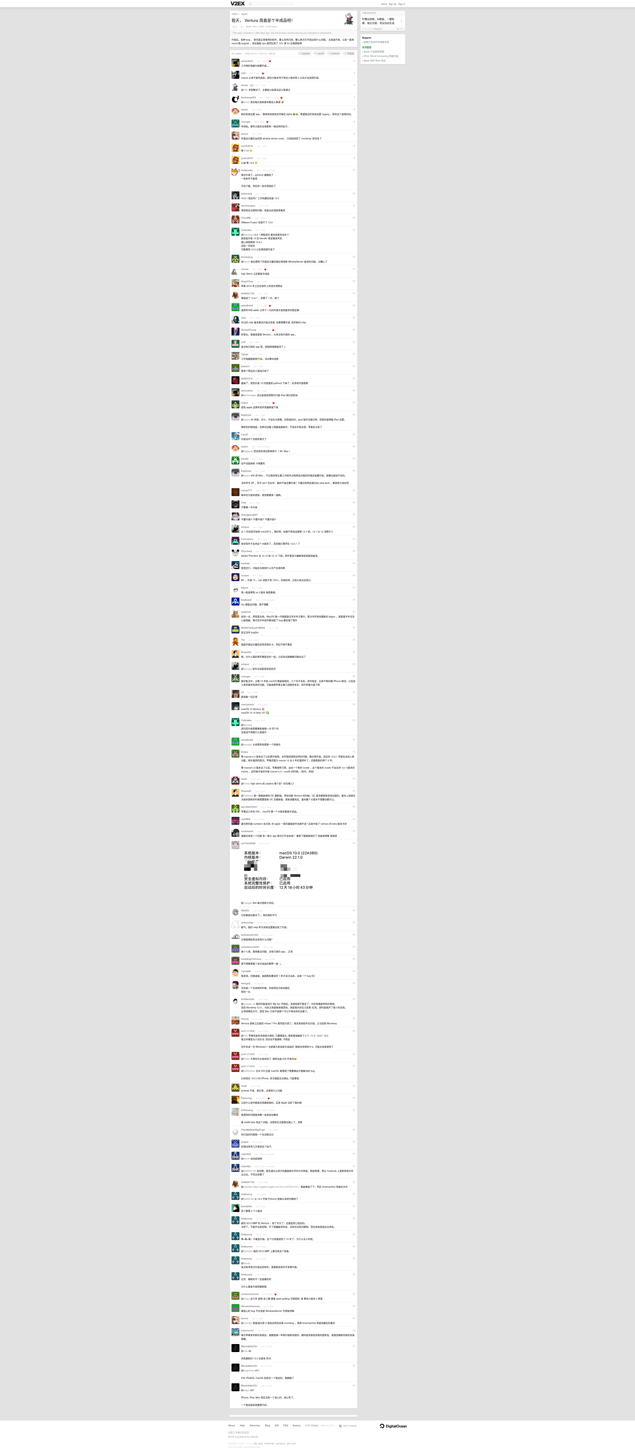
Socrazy (247, 668)
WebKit (245, 910)
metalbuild (247, 305)
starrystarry (247, 704)
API (277, 1425)
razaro (244, 109)
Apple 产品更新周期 (374, 51)
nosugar (246, 676)
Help (242, 1425)
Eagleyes (246, 414)
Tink (243, 502)
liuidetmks (247, 170)
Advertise (255, 1425)
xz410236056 (248, 843)
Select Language (349, 1425)
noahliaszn (247, 831)
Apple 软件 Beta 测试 (375, 60)
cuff (243, 342)
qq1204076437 (249, 806)
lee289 (244, 458)
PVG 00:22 (269, 1443)
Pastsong (246, 1098)
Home (384, 3)
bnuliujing (247, 257)
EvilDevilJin (247, 999)
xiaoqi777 (246, 490)
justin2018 (247, 145)
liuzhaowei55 (248, 97)
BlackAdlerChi (249, 1346)
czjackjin (246, 1154)
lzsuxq (245, 1018)
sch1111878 (247, 1031)
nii (242, 692)
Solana (296, 1425)
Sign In (401, 3)
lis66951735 (247, 293)
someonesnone (250, 1294)
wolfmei (245, 563)
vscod (320, 53)
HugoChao (247, 281)
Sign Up (392, 3)
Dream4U (246, 652)
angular (305, 53)
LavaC (244, 434)
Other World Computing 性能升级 (381, 56)
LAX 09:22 (280, 1443)
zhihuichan (247, 922)
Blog (267, 1425)
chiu (243, 317)
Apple (244, 14)
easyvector (247, 1330)
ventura (335, 53)
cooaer (245, 575)
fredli (244, 1086)
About (231, 1425)
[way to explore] (238, 4)
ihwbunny (246, 1194)
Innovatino (247, 539)
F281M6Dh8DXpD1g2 (253, 1129)
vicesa (244, 269)
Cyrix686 (246, 971)
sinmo (249, 26)
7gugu (244, 354)
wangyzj (245, 983)
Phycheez (246, 551)
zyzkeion (246, 611)
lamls (244, 778)
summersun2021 (250, 946)
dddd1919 (246, 378)
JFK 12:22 (291, 1443)
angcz (244, 402)
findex (244, 751)
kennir (244, 133)
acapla (245, 1141)
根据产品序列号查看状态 (376, 42)
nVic (243, 73)
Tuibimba (246, 230)
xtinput (245, 527)
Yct (243, 639)
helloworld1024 (249, 934)
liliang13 (378, 28)
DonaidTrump (248, 329)
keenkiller (246, 1206)
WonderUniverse (250, 1306)
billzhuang (247, 1110)
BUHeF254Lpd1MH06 (253, 627)
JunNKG (245, 819)
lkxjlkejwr (246, 599)
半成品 (350, 53)
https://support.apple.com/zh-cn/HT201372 (275, 1186)
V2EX (235, 14)
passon (245, 366)
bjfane (244, 587)
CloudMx (246, 217)
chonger (246, 121)
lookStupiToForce (251, 959)
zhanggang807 (249, 514)
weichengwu (248, 205)
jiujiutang (246, 193)
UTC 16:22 (258, 1443)
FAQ (285, 1425)
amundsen (247, 61)
